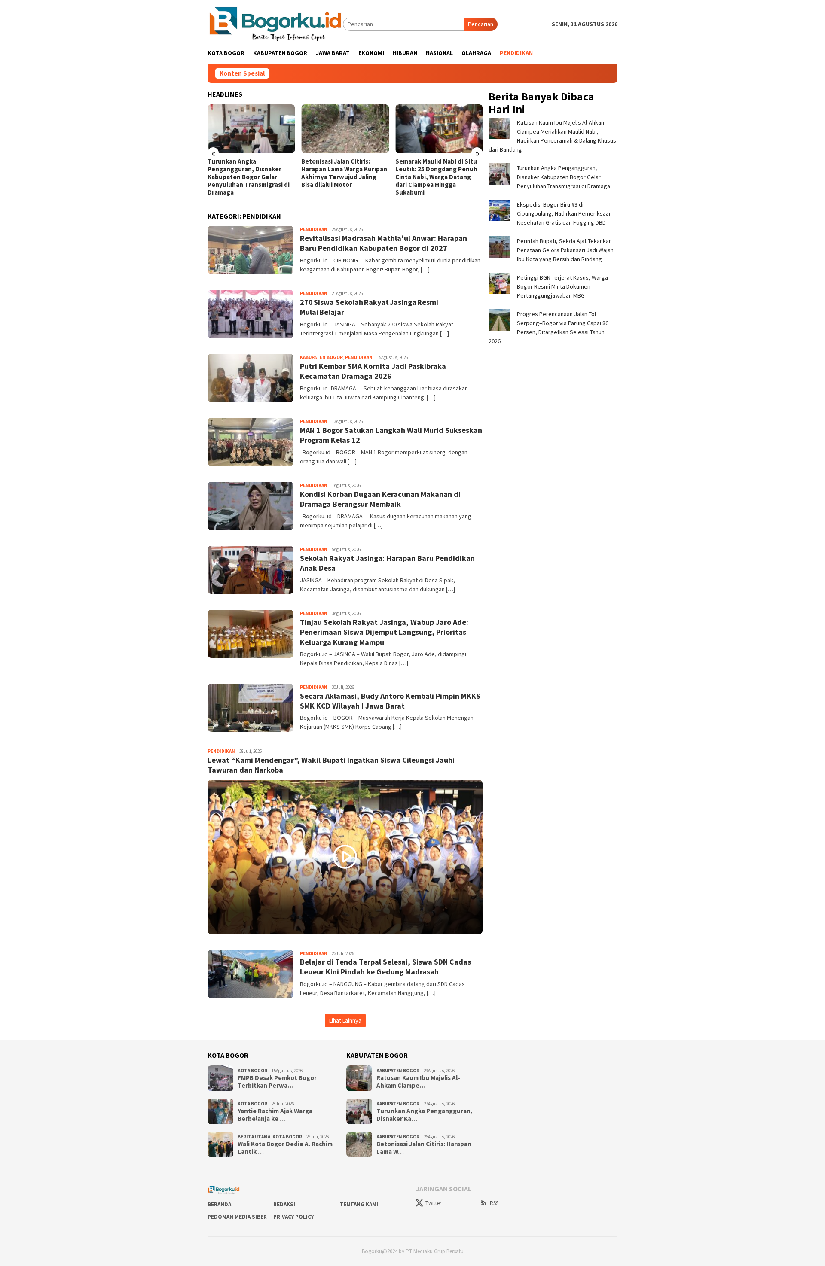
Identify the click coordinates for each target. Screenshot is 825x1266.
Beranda (219, 1204)
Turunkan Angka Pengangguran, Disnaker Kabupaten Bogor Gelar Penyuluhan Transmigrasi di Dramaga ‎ (249, 177)
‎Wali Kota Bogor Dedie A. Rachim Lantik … (285, 1148)
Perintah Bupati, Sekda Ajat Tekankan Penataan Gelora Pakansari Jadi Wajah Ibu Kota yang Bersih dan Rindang (565, 249)
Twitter (433, 1203)
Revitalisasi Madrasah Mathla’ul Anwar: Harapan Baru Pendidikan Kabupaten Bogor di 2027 (383, 243)
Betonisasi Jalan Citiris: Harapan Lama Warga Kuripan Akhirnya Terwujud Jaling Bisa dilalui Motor (344, 173)
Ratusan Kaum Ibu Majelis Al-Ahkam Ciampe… (418, 1081)
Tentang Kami (358, 1204)
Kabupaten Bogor (321, 357)
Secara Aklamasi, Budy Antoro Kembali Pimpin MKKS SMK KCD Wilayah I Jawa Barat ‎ (390, 701)
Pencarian (480, 24)
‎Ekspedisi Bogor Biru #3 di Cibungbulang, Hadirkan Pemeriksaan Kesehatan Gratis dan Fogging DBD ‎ (564, 213)
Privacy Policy (293, 1216)
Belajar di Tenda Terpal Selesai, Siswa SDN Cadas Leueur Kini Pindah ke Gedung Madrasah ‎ (385, 967)
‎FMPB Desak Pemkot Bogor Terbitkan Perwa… (277, 1081)
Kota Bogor (252, 1071)
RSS (494, 1203)
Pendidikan (313, 229)
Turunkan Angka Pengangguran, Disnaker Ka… (424, 1115)
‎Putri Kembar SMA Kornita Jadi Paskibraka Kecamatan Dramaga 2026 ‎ (373, 371)
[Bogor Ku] (275, 23)
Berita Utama (254, 1137)
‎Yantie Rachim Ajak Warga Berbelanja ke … (275, 1115)
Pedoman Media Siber (237, 1216)
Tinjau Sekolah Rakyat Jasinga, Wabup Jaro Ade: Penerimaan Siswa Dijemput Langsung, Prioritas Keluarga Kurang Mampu (384, 632)
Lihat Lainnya (345, 1020)
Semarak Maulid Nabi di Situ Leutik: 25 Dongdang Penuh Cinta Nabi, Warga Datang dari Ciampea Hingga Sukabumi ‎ (436, 177)
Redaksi (284, 1204)
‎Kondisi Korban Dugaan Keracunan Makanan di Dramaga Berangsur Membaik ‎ (380, 499)
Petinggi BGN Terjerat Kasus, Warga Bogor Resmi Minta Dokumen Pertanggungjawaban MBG (562, 286)
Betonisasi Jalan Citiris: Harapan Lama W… (423, 1148)
